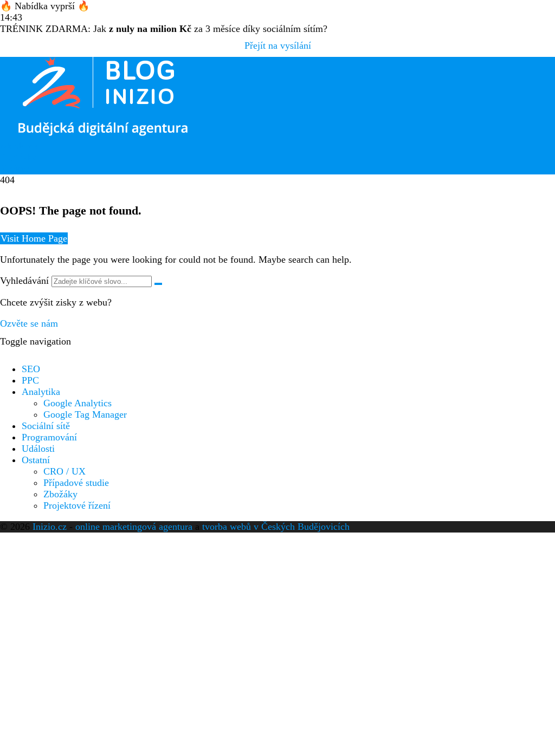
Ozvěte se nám (29, 323)
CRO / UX (64, 471)
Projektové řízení (77, 505)
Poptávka (18, 157)
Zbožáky (60, 494)
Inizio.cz (50, 526)
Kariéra (14, 168)
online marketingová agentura (133, 526)
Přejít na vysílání (277, 45)
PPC (30, 380)
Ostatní (36, 460)
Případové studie (76, 482)
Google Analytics (77, 403)
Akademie (20, 145)
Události (38, 448)
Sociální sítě (46, 425)
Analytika (41, 391)
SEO (31, 368)
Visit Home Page (34, 238)
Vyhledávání (24, 280)
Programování (49, 437)
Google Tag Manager (85, 414)
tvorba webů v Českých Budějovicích (276, 526)
